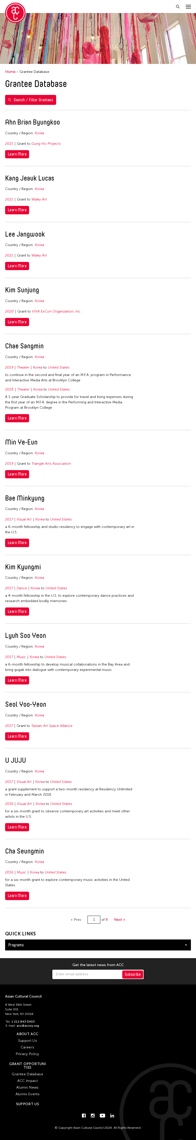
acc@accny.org (28, 1025)
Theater (23, 367)
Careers (27, 1047)
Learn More (17, 154)
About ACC (27, 1034)
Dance (22, 588)
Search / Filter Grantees (33, 99)
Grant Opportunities (27, 1066)
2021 (9, 143)
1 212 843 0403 (23, 1021)
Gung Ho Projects (46, 143)
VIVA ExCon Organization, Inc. (56, 311)
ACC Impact (27, 1081)
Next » (119, 919)
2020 (9, 311)
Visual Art (24, 519)
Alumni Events (28, 1094)
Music (21, 657)
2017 (9, 519)
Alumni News (27, 1087)
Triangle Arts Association (51, 463)
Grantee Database (27, 1074)
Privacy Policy (27, 1054)
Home (10, 72)
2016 (9, 804)
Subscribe (133, 974)
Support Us (27, 1040)
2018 (9, 389)
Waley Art (39, 199)
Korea (39, 133)
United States (58, 367)
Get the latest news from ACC (98, 965)
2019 (9, 367)
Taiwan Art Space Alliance (51, 726)
